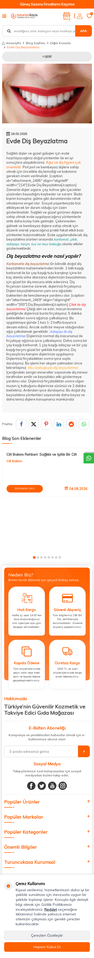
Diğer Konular (60, 43)
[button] (34, 557)
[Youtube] (52, 786)
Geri (47, 56)
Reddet (50, 909)
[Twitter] (42, 786)
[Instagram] (62, 786)
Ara (83, 31)
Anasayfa (13, 43)
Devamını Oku (25, 488)
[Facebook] (31, 786)
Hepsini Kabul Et (47, 946)
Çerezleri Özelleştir (47, 935)
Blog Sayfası (35, 43)
